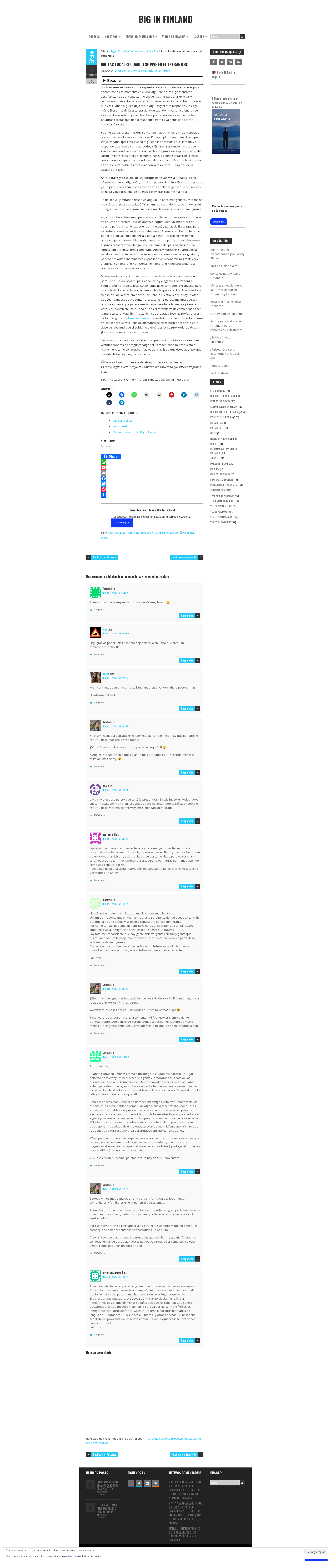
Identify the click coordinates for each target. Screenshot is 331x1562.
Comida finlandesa (220, 401)
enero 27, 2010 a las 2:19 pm (115, 678)
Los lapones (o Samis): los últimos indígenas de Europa (185, 1519)
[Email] (152, 473)
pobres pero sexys (136, 318)
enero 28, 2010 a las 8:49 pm (115, 904)
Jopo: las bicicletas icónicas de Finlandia (183, 1536)
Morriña (214, 469)
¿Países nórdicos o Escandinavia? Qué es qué (225, 353)
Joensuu (214, 458)
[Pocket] (152, 467)
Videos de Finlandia (220, 522)
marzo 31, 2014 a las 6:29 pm (115, 1276)
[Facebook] (152, 478)
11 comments (172, 533)
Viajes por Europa (220, 511)
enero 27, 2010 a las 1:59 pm (115, 592)
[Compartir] (152, 495)
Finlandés (215, 422)
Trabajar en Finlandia (140, 37)
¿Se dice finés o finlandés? (220, 339)
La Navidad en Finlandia (227, 314)
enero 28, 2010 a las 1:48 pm (115, 838)
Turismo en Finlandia (221, 501)
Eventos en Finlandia (221, 417)
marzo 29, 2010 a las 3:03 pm (115, 1056)
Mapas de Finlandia (220, 463)
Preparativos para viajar (224, 485)
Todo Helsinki (219, 373)
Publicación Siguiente (184, 557)
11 (92, 70)
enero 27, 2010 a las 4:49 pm (115, 726)
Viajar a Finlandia (173, 37)
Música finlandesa (220, 474)
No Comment (101, 1494)
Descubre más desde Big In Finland (135, 432)
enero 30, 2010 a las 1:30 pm (115, 988)
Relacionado (120, 426)
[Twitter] (152, 484)
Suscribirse (122, 523)
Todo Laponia (219, 366)
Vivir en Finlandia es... (225, 266)
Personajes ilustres (221, 479)
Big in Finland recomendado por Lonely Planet (227, 254)
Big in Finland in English (223, 74)
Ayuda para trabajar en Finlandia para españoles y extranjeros (226, 325)
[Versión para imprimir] (181, 533)
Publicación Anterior (104, 557)
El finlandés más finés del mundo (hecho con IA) (107, 1508)
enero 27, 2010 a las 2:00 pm (115, 633)
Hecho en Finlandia (220, 438)
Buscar (242, 36)
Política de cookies (91, 1556)
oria (104, 629)
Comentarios (91, 74)
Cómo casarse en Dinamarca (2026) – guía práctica (108, 1485)
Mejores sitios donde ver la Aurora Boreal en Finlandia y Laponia (227, 289)
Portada (94, 37)
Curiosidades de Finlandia (224, 412)
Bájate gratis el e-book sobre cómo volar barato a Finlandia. (227, 102)
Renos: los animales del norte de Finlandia (183, 1496)
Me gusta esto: (122, 420)
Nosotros (111, 37)
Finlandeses (216, 428)
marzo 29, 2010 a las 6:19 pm (115, 1189)
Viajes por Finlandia (221, 517)
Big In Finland (118, 51)
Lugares (198, 37)
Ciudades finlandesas (222, 396)
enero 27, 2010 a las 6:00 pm (115, 790)
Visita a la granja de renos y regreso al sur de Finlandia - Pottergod (185, 1486)
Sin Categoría (217, 490)
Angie (105, 674)
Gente (213, 433)
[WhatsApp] (152, 462)
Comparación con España (142, 51)
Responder (187, 615)
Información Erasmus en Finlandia (154, 70)
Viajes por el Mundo (221, 506)
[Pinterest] (152, 489)
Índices (214, 444)
